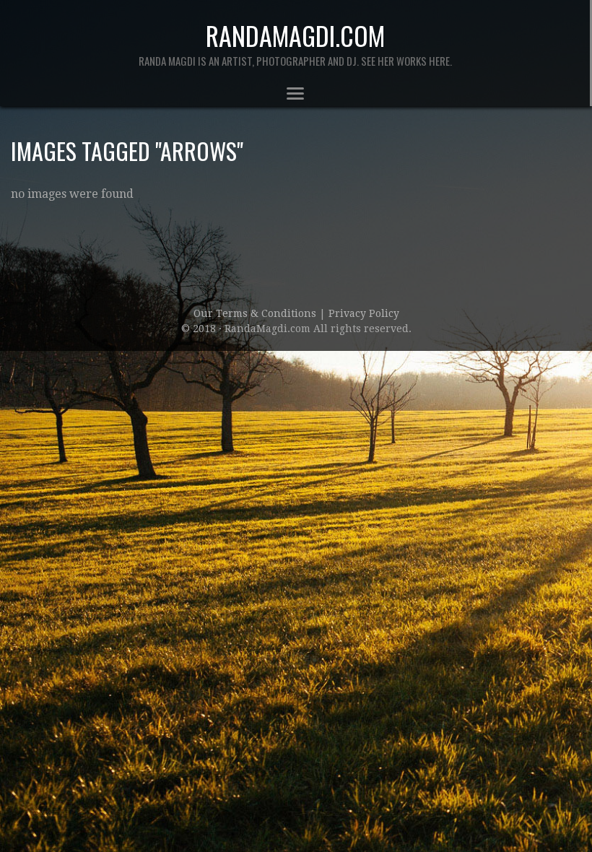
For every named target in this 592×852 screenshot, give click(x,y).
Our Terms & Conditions (256, 313)
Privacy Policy (363, 313)
